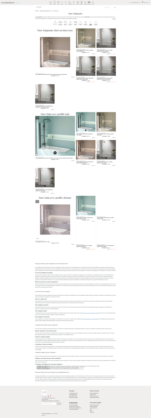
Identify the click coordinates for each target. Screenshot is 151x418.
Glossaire (92, 412)
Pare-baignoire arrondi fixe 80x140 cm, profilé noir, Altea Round (85, 162)
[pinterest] (50, 396)
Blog (91, 410)
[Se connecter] (149, 2)
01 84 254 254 (134, 2)
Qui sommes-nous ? (73, 393)
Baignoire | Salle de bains (45, 10)
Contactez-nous (93, 407)
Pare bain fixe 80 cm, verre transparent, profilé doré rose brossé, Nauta (44, 106)
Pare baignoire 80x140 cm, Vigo (42, 241)
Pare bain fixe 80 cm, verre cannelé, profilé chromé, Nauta (84, 246)
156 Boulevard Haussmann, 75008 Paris (50, 400)
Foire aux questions (94, 393)
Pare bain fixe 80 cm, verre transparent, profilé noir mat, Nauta (44, 190)
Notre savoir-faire (73, 396)
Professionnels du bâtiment (75, 407)
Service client (93, 394)
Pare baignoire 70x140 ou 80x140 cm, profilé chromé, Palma (85, 218)
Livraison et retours (94, 396)
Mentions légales (93, 406)
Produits (37, 10)
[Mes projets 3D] (145, 2)
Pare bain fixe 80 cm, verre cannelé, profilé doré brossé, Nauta (105, 51)
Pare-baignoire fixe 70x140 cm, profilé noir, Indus (105, 134)
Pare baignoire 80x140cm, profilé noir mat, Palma (85, 134)
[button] (140, 2)
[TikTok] (48, 396)
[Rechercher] (115, 7)
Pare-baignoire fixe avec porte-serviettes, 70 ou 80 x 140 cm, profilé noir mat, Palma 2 (54, 158)
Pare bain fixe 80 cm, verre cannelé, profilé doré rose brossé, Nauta (105, 79)
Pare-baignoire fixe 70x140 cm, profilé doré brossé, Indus (85, 51)
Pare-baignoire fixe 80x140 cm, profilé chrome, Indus (105, 218)
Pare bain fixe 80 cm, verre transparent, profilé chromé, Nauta (105, 246)
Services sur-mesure (73, 397)
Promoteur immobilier (73, 409)
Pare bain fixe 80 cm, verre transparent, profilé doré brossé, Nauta (85, 79)
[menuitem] (51, 2)
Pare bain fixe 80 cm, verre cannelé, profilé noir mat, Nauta (105, 162)
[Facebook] (43, 396)
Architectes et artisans (74, 406)
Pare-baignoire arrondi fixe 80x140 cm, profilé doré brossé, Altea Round (51, 74)
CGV (91, 409)
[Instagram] (45, 396)
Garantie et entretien (94, 397)
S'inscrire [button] (59, 403)
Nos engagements (73, 394)
